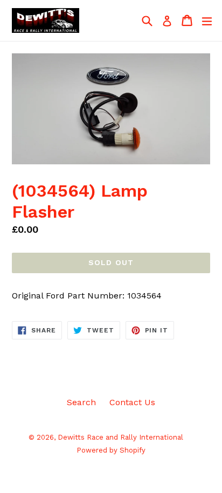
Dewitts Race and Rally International (120, 437)
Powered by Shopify (111, 450)
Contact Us (132, 402)
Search (81, 402)
